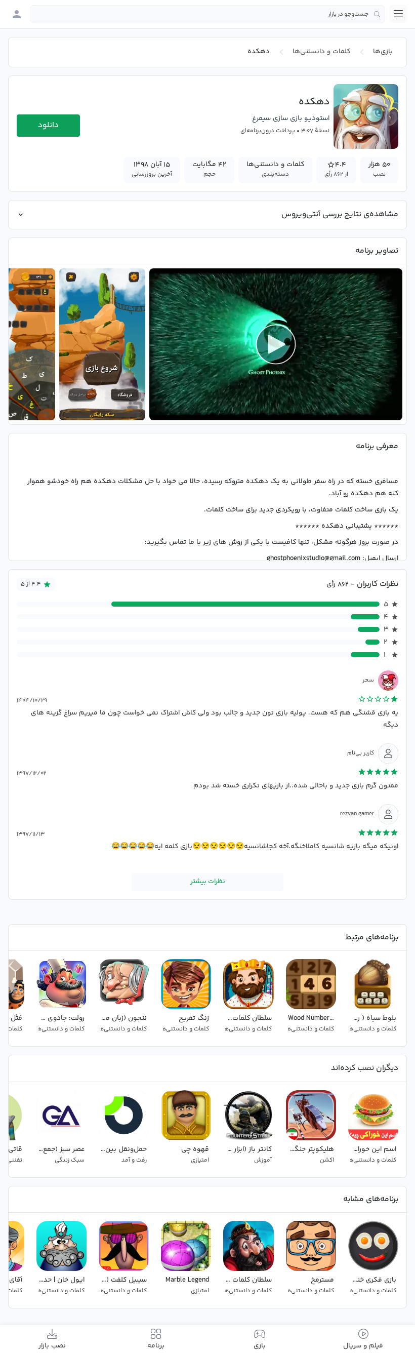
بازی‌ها (383, 51)
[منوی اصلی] (398, 14)
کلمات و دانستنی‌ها (321, 51)
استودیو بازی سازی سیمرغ (290, 118)
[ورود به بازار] (17, 14)
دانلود (48, 125)
